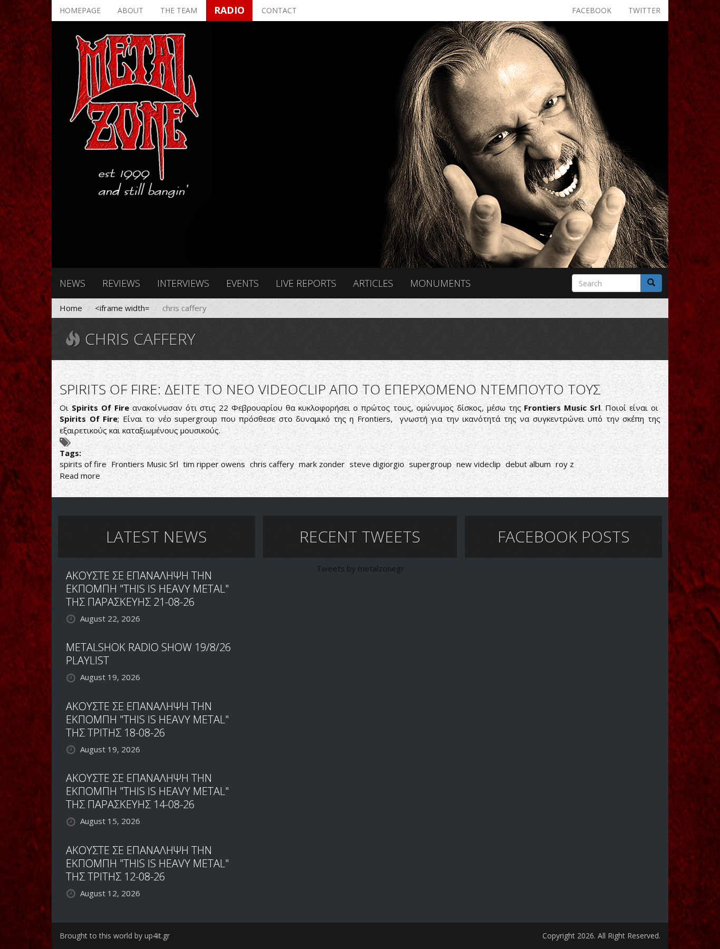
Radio (229, 10)
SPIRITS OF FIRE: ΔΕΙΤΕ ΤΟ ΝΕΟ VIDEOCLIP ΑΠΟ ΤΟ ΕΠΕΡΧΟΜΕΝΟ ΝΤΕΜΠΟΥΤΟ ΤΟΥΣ (330, 389)
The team (178, 10)
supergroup (430, 464)
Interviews (183, 283)
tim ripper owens (214, 464)
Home (71, 308)
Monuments (440, 283)
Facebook (591, 10)
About (130, 10)
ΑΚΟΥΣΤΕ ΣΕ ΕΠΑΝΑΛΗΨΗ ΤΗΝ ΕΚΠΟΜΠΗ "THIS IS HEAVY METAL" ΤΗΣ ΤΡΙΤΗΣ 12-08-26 (147, 863)
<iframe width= (122, 308)
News (72, 283)
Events (242, 283)
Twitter (644, 10)
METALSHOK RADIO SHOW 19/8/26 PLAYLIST (148, 653)
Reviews (121, 283)
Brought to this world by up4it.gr (115, 936)
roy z (565, 464)
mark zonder (322, 464)
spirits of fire (83, 464)
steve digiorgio (376, 464)
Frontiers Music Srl (144, 464)
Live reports (306, 283)
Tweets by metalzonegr (360, 568)
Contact (279, 10)
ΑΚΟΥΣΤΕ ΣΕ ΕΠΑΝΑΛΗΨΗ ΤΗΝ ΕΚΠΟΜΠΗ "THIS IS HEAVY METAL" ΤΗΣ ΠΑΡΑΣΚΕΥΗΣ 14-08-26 (147, 791)
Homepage (80, 10)
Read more (80, 475)
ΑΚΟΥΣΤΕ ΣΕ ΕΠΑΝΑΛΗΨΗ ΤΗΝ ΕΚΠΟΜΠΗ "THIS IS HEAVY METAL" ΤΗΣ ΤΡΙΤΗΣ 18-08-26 (147, 719)
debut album (528, 464)
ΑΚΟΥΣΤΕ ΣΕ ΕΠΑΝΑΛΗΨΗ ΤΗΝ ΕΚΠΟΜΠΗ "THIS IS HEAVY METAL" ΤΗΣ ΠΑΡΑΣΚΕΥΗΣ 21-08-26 (147, 588)
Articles (373, 283)
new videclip (478, 464)
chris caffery (272, 464)
